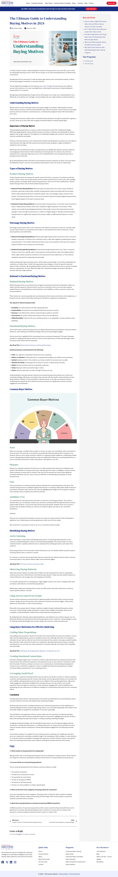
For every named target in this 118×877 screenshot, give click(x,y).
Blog (85, 3)
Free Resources (89, 61)
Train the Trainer (89, 63)
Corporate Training (37, 3)
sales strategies (47, 86)
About (74, 3)
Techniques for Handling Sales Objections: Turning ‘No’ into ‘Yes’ (40, 651)
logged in (20, 834)
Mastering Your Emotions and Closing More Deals (35, 345)
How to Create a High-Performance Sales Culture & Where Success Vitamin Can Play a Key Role (95, 24)
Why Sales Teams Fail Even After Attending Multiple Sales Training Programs (95, 49)
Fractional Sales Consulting (62, 3)
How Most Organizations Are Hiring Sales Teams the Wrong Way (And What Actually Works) (95, 37)
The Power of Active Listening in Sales (32, 564)
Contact (91, 3)
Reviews (80, 3)
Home (28, 3)
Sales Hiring (48, 3)
